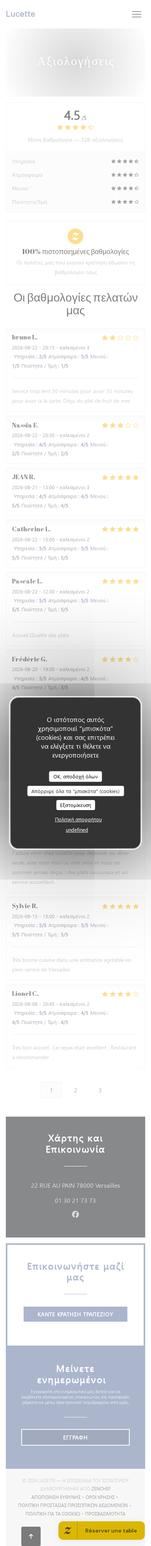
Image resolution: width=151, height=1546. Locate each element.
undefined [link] (77, 829)
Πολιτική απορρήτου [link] (78, 819)
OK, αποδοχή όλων (75, 776)
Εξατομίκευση (75, 805)
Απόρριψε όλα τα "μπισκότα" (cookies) (75, 791)
